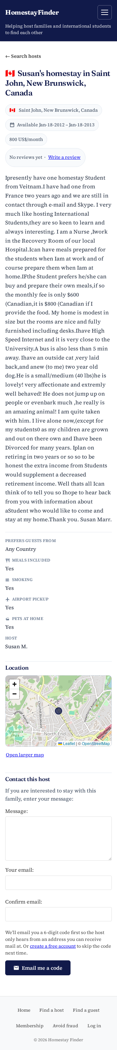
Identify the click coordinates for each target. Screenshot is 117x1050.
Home (24, 1010)
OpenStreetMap (96, 743)
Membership (30, 1025)
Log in (94, 1025)
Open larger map (25, 755)
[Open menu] (105, 12)
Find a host (51, 1010)
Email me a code (42, 967)
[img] (58, 711)
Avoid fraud (65, 1025)
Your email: (19, 869)
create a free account (53, 946)
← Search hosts (23, 56)
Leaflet (68, 743)
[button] (14, 684)
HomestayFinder (31, 12)
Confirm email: (23, 901)
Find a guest (86, 1010)
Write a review (64, 157)
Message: (16, 811)
